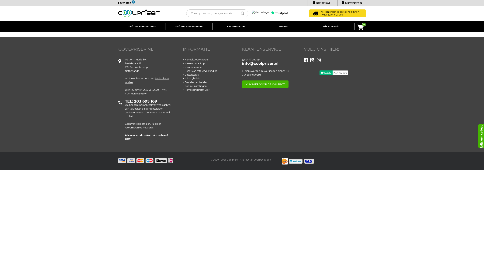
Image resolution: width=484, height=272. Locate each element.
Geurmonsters (236, 26)
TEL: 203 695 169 (141, 101)
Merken (283, 26)
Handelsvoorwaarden (197, 59)
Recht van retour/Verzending (201, 71)
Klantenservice (353, 2)
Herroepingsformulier (197, 89)
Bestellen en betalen (196, 82)
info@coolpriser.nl (260, 63)
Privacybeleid (192, 78)
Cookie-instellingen (196, 86)
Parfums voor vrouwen (189, 26)
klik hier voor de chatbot (265, 84)
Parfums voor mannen (142, 26)
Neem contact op (195, 63)
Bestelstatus (323, 2)
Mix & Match (331, 26)
